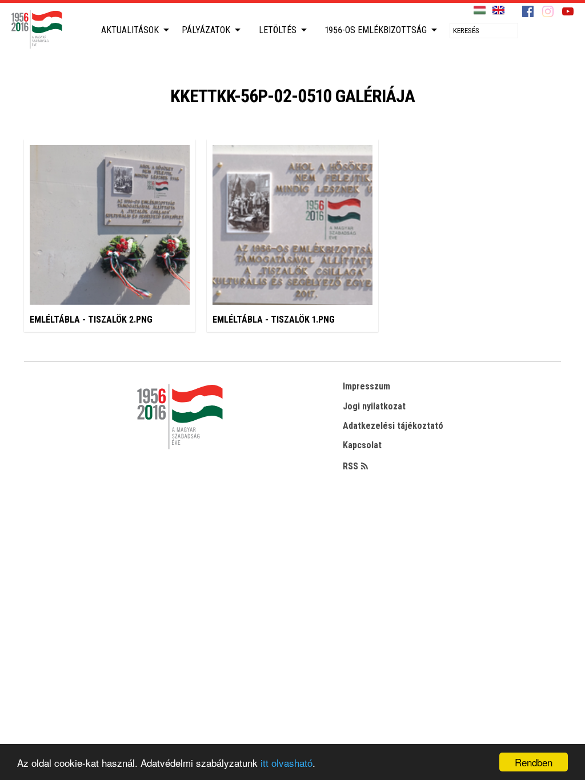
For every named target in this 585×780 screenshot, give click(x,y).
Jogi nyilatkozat (374, 406)
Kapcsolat (362, 445)
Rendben (533, 762)
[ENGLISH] (498, 10)
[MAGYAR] (479, 10)
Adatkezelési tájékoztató (393, 425)
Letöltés (277, 30)
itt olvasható (286, 762)
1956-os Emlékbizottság (376, 30)
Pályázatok (206, 30)
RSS (350, 466)
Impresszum (366, 386)
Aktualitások (130, 30)
